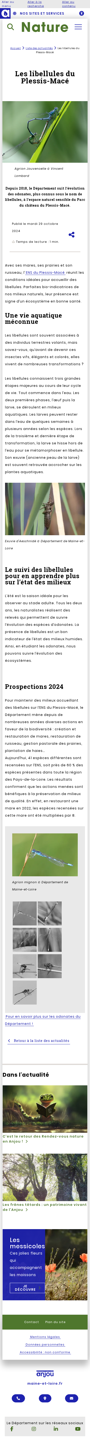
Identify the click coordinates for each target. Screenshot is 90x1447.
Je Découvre (25, 1288)
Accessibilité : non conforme (45, 1352)
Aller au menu (8, 4)
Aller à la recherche (36, 4)
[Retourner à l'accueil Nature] (45, 26)
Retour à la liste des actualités (41, 1040)
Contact (31, 1322)
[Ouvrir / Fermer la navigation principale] (78, 27)
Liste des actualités (39, 48)
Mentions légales (45, 1337)
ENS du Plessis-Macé (45, 272)
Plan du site (55, 1322)
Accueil (15, 48)
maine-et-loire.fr (45, 1383)
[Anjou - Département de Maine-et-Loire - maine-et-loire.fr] (5, 13)
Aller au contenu (69, 4)
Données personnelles (45, 1344)
